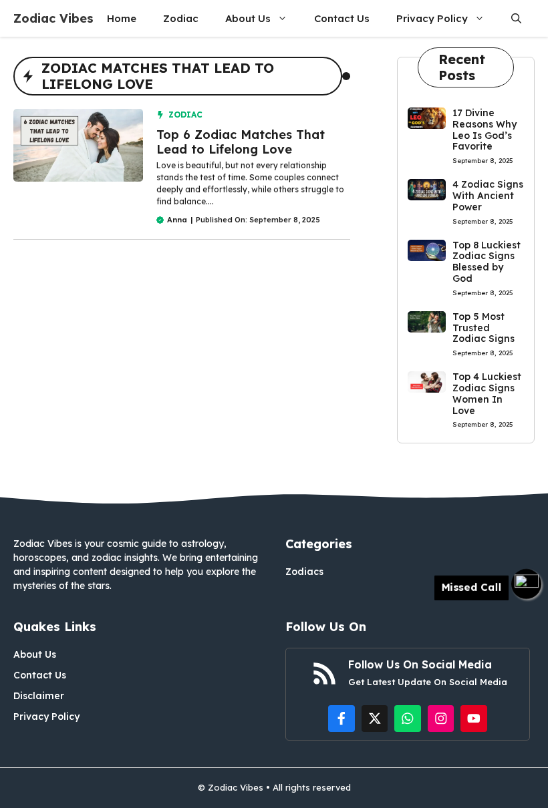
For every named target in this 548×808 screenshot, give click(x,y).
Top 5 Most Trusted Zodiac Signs (483, 328)
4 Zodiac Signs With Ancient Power (487, 195)
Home (121, 18)
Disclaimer (38, 696)
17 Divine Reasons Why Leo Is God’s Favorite (484, 129)
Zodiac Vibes (53, 18)
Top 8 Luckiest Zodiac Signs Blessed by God (486, 261)
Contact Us (342, 18)
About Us (248, 18)
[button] (516, 18)
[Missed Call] (526, 584)
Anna (177, 219)
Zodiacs (304, 572)
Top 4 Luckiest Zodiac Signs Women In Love (486, 393)
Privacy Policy (432, 18)
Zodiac (180, 18)
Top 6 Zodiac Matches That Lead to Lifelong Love (240, 142)
